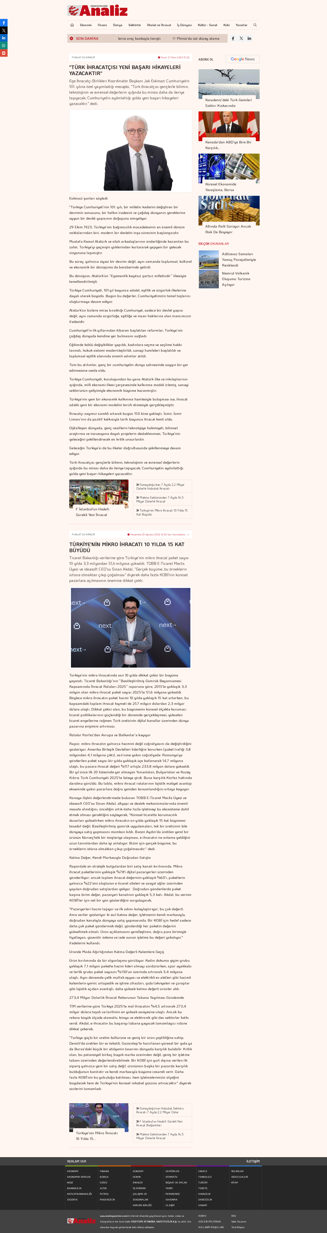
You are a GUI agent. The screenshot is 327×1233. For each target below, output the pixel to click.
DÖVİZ (103, 1182)
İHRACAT (138, 1182)
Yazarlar (241, 25)
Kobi (226, 25)
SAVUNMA (172, 1199)
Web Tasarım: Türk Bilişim (239, 1224)
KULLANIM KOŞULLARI (211, 1227)
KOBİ (70, 1182)
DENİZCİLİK (205, 1199)
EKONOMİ (72, 1171)
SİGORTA (72, 1199)
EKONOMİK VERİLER (79, 1176)
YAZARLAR (237, 1171)
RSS (233, 1215)
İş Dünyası (184, 25)
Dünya (117, 25)
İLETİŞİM (253, 1161)
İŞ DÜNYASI (139, 1188)
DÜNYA (137, 1176)
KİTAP (234, 1182)
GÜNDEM (138, 1171)
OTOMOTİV (171, 1176)
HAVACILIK (204, 1193)
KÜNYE (202, 1215)
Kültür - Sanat (207, 25)
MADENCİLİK (107, 1199)
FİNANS (104, 1171)
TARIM (169, 1188)
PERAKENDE (173, 1193)
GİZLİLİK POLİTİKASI (210, 1221)
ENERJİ (202, 1171)
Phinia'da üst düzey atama (168, 38)
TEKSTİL (203, 1188)
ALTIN (103, 1188)
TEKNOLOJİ (205, 1176)
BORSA (104, 1176)
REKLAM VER (76, 1161)
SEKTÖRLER (172, 1171)
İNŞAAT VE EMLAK (176, 1182)
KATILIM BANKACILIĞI (79, 1193)
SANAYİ (202, 1205)
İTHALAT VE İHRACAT (83, 57)
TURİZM (202, 1182)
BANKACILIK (74, 1188)
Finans (102, 25)
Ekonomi (86, 25)
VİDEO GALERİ (239, 1176)
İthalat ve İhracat (159, 25)
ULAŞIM (170, 1205)
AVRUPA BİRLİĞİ (142, 1205)
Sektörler (134, 25)
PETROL (104, 1193)
